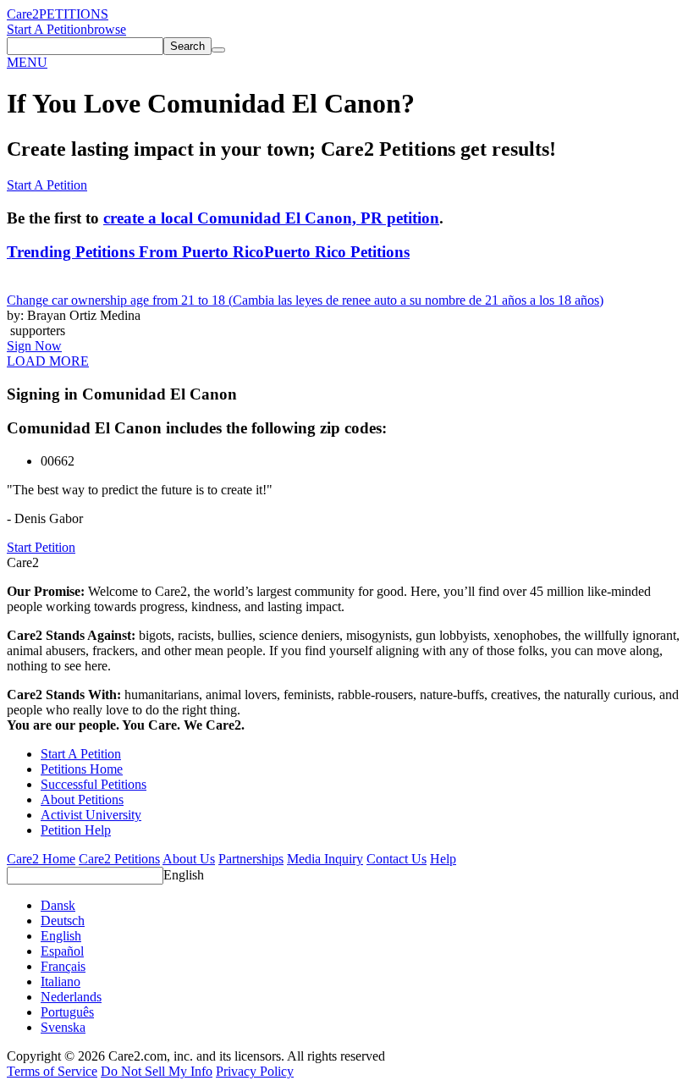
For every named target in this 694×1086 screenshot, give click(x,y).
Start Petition (41, 547)
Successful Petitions (93, 784)
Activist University (91, 815)
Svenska (63, 1027)
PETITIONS (73, 14)
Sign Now (34, 346)
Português (67, 1012)
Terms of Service (52, 1071)
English (183, 875)
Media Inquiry (325, 859)
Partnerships (251, 859)
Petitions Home (82, 769)
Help (443, 859)
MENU (27, 62)
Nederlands (71, 997)
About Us (188, 859)
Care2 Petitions (119, 859)
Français (63, 966)
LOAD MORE (48, 361)
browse (106, 29)
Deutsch (63, 920)
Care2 (23, 14)
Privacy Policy (255, 1071)
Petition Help (76, 830)
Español (62, 951)
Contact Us (396, 859)
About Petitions (82, 799)
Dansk (58, 905)
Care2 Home (41, 859)
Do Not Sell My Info (156, 1071)
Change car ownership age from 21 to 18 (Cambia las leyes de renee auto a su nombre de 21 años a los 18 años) (305, 300)
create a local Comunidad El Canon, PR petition (271, 218)
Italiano (60, 981)
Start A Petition (47, 29)
